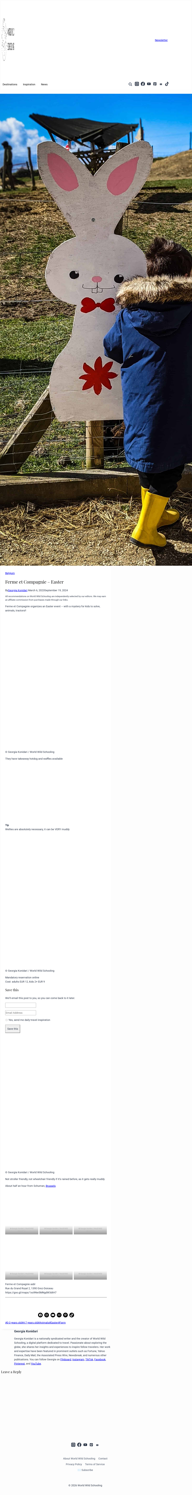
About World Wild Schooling (79, 1458)
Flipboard (65, 1359)
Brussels (51, 1185)
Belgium (10, 573)
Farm (62, 1322)
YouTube (36, 1363)
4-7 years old (30, 1322)
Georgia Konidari (17, 590)
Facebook (100, 1359)
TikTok (89, 1359)
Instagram (78, 1359)
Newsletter (161, 40)
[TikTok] (167, 84)
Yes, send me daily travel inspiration (29, 1019)
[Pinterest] (155, 84)
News (44, 84)
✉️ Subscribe (85, 1470)
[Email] (161, 84)
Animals (43, 1322)
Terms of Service (95, 1464)
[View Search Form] (130, 84)
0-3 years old (13, 1322)
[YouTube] (149, 84)
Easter (53, 1322)
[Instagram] (136, 84)
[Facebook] (143, 84)
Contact (102, 1458)
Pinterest (19, 1363)
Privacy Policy (74, 1464)
